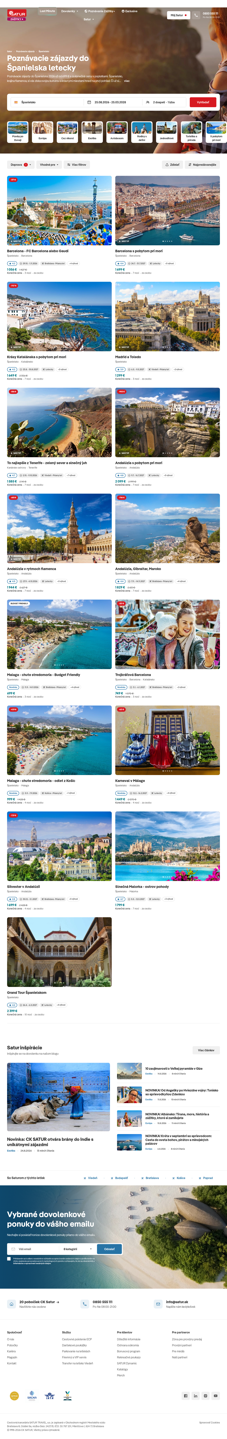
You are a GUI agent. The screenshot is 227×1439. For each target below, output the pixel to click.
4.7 (13, 475)
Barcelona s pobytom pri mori (139, 251)
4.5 (13, 581)
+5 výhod (169, 263)
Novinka (13, 687)
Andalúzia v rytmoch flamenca (32, 569)
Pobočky (12, 1345)
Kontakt (11, 1363)
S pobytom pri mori (216, 138)
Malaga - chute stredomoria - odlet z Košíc (41, 780)
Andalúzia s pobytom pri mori (139, 463)
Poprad (208, 1178)
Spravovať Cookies (209, 1422)
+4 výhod (73, 263)
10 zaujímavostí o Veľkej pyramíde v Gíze (174, 1069)
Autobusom (117, 138)
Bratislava (152, 1178)
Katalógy (122, 1369)
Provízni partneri (182, 1345)
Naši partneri (179, 1357)
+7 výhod (71, 475)
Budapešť (121, 1178)
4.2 (13, 263)
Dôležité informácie (128, 1339)
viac (127, 81)
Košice (180, 1178)
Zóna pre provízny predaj (187, 1339)
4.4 (121, 263)
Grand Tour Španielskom (27, 992)
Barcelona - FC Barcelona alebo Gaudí (38, 251)
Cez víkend (67, 138)
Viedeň (92, 1178)
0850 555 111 (102, 1302)
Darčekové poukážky (74, 1345)
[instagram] (205, 1396)
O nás (10, 1339)
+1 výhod (71, 793)
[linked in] (196, 1396)
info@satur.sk (177, 1302)
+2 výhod (178, 369)
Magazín (12, 1357)
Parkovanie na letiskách (76, 1351)
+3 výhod (168, 899)
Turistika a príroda (191, 138)
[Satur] (16, 15)
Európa (43, 138)
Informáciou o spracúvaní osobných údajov (32, 1263)
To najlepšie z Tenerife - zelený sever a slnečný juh (47, 463)
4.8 (121, 475)
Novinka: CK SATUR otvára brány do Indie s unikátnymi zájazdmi (50, 1141)
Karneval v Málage (130, 780)
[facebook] (186, 1396)
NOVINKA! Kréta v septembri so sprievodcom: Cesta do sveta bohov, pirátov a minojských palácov (178, 1140)
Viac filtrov (79, 164)
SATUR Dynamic (127, 1363)
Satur (87, 19)
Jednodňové (167, 138)
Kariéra (11, 1351)
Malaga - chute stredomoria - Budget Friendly (44, 674)
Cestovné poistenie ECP (77, 1339)
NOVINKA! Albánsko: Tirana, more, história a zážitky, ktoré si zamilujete (177, 1116)
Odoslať (109, 1249)
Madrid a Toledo (128, 357)
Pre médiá (178, 1351)
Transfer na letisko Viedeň (77, 1363)
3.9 (121, 369)
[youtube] (215, 1396)
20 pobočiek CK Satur (37, 1302)
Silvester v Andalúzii (24, 886)
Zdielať (174, 164)
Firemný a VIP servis (74, 1357)
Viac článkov (206, 1050)
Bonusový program (128, 1351)
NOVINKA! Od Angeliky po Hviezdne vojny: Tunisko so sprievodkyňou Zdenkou (181, 1092)
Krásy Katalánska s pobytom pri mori (37, 357)
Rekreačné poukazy (129, 1357)
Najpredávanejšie (204, 164)
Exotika (92, 138)
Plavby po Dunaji (17, 138)
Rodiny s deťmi (142, 138)
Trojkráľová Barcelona (133, 674)
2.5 (13, 899)
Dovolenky (68, 11)
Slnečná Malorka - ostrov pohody (142, 886)
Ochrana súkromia (128, 1345)
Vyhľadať (203, 102)
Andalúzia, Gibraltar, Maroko (138, 569)
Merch (121, 1375)
